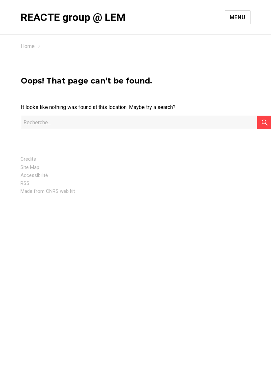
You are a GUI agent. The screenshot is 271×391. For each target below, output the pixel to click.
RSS (24, 183)
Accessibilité (34, 175)
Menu (238, 17)
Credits (28, 159)
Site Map (29, 167)
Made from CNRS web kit (47, 191)
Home (28, 46)
